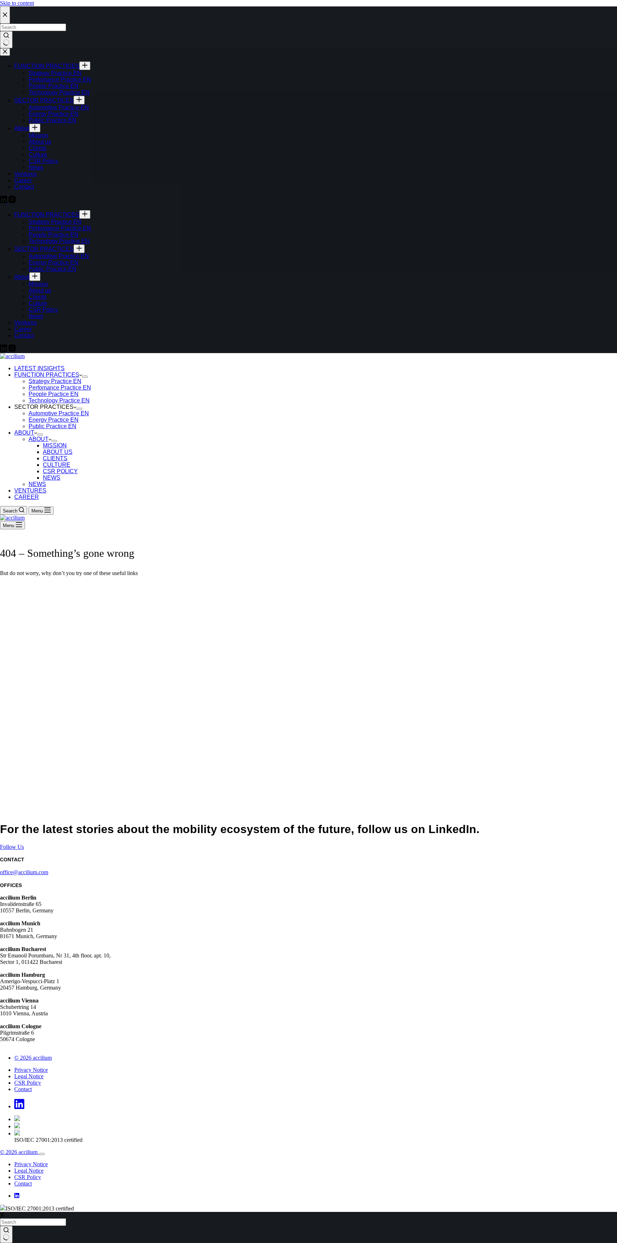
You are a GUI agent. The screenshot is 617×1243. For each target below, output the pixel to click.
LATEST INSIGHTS (39, 368)
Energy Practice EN (54, 420)
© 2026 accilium (33, 1058)
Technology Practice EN (59, 400)
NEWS (51, 478)
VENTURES (30, 490)
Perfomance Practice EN (60, 388)
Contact (23, 1089)
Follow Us (12, 847)
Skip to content (17, 3)
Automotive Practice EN (59, 413)
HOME (8, 585)
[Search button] (6, 1234)
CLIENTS (55, 458)
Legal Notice (29, 1076)
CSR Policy (27, 1083)
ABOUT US (57, 452)
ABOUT (24, 433)
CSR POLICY (60, 471)
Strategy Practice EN (55, 381)
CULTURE (56, 465)
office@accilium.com (24, 872)
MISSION (55, 445)
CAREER (26, 497)
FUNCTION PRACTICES (46, 375)
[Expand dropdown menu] (85, 377)
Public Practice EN (52, 426)
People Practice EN (54, 394)
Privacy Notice (31, 1070)
